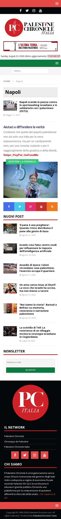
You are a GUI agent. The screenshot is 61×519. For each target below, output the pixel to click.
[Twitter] (27, 10)
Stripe (7, 155)
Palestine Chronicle (14, 436)
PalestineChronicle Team (45, 515)
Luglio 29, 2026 (28, 340)
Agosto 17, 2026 (29, 275)
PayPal (17, 155)
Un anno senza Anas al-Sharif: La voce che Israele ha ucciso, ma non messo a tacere (37, 287)
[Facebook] (21, 10)
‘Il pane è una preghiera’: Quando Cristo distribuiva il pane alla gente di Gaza (36, 228)
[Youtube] (40, 10)
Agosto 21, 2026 (29, 235)
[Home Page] (30, 419)
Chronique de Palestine (16, 441)
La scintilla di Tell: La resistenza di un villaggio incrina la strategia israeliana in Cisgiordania (37, 332)
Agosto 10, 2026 (29, 318)
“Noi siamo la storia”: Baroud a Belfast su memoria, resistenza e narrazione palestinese (38, 309)
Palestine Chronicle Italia (16, 446)
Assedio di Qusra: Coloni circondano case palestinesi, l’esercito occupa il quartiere (37, 268)
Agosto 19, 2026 (29, 255)
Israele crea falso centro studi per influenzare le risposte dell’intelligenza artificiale (38, 248)
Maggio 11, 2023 (13, 115)
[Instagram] (34, 10)
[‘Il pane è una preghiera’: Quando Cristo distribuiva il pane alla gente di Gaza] (10, 229)
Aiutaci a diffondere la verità (24, 127)
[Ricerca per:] (30, 70)
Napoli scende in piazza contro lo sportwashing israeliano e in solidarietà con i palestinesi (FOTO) (38, 106)
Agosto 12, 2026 (29, 294)
